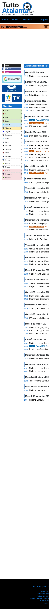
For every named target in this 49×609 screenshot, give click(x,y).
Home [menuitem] (5, 20)
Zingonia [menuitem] (44, 20)
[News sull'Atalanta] (18, 7)
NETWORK (37, 587)
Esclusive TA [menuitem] (29, 20)
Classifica (7, 106)
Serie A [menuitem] (15, 20)
